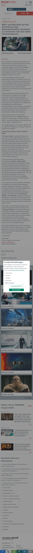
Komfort (8, 275)
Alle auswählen (16, 290)
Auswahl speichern (16, 286)
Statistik (8, 278)
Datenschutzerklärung (18, 270)
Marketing (8, 280)
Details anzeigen (9, 283)
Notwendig (9, 273)
